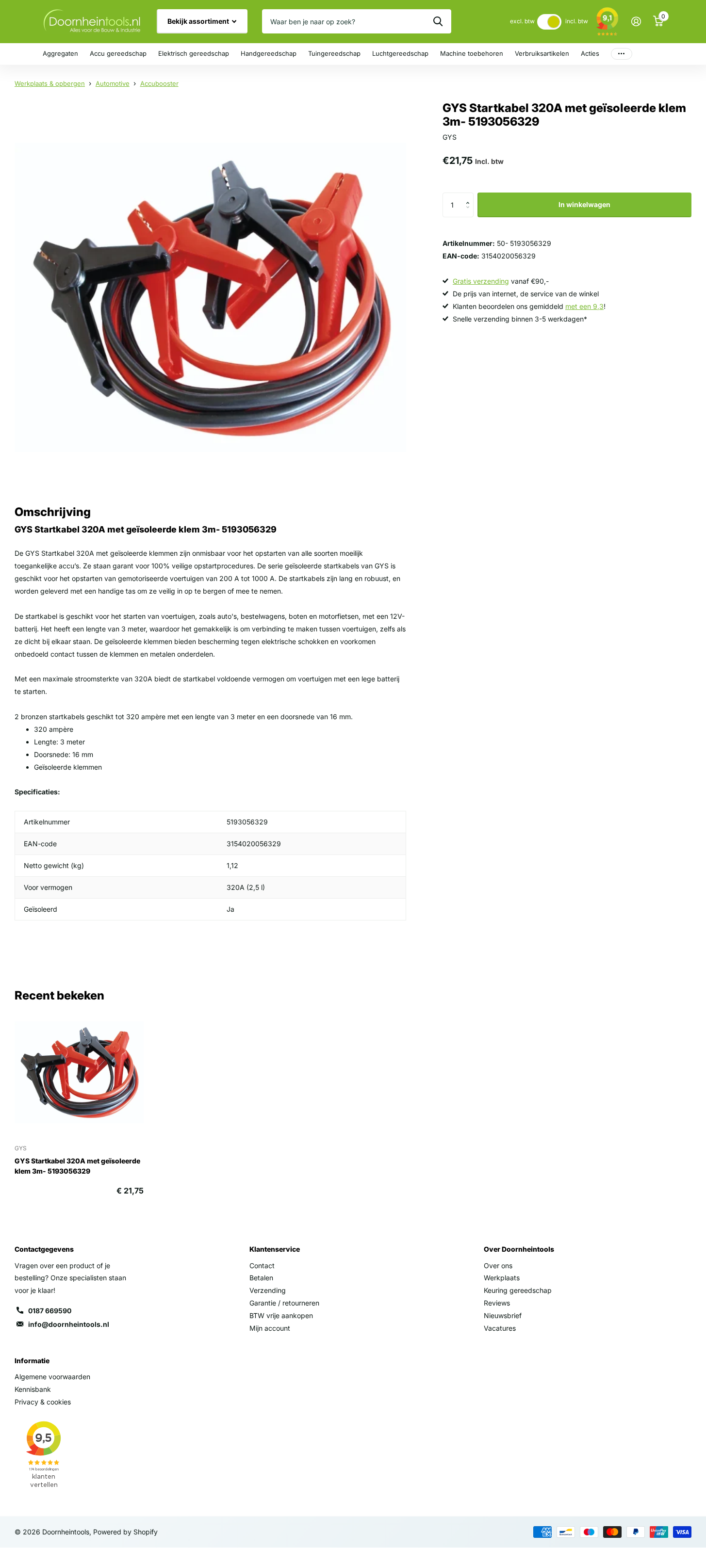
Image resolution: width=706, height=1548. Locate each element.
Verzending (267, 1290)
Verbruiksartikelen (542, 53)
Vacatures (500, 1328)
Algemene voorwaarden (52, 1376)
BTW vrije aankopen (281, 1315)
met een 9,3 (584, 306)
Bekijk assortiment (198, 21)
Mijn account (269, 1328)
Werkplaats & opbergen (50, 83)
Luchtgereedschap (400, 53)
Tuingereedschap (334, 53)
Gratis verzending (481, 281)
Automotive (113, 83)
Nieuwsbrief (503, 1315)
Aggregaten (60, 53)
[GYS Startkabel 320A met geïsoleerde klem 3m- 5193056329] (79, 1072)
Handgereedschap (268, 53)
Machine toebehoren (471, 53)
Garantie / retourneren (284, 1303)
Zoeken (438, 21)
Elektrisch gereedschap (193, 53)
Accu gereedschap (118, 53)
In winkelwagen (584, 204)
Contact (262, 1265)
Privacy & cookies (43, 1402)
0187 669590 (49, 1310)
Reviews (497, 1303)
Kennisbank (33, 1389)
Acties (590, 53)
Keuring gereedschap (518, 1290)
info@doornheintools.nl (68, 1324)
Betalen (261, 1278)
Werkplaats (502, 1278)
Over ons (498, 1265)
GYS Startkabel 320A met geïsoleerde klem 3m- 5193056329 (77, 1166)
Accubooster (159, 83)
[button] (469, 196)
